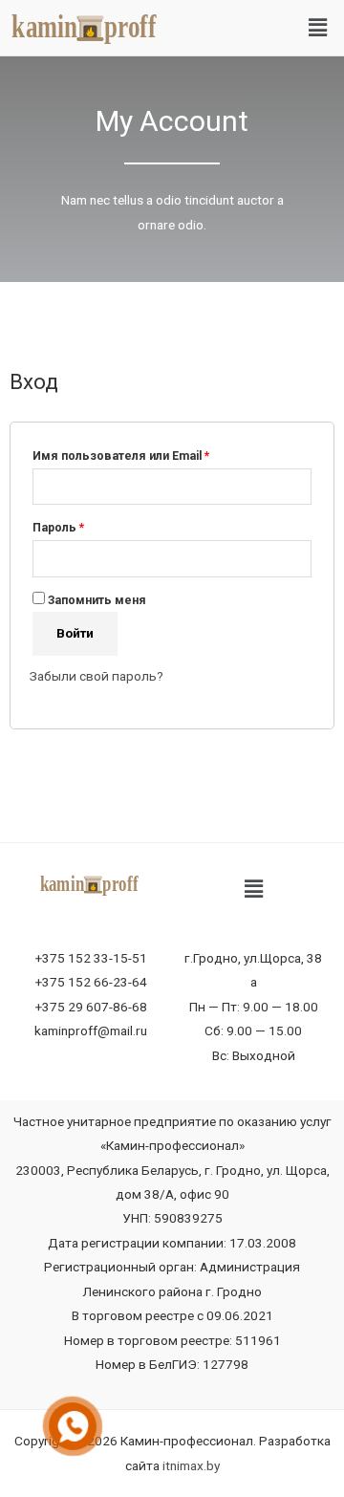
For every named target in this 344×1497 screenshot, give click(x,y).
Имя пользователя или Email (120, 456)
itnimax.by (191, 1465)
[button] (318, 28)
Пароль (58, 527)
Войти (75, 632)
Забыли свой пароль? (96, 675)
